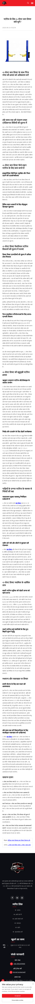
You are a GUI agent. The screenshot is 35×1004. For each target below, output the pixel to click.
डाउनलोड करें (18, 932)
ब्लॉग (18, 927)
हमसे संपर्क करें (18, 919)
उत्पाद (18, 910)
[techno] (17, 868)
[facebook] (12, 898)
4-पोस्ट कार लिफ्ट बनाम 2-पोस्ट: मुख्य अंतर (19, 845)
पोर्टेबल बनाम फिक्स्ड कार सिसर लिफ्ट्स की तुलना (20, 840)
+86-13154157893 (19, 964)
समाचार (18, 923)
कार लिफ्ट (18, 503)
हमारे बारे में (18, 914)
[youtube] (22, 898)
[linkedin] (17, 898)
